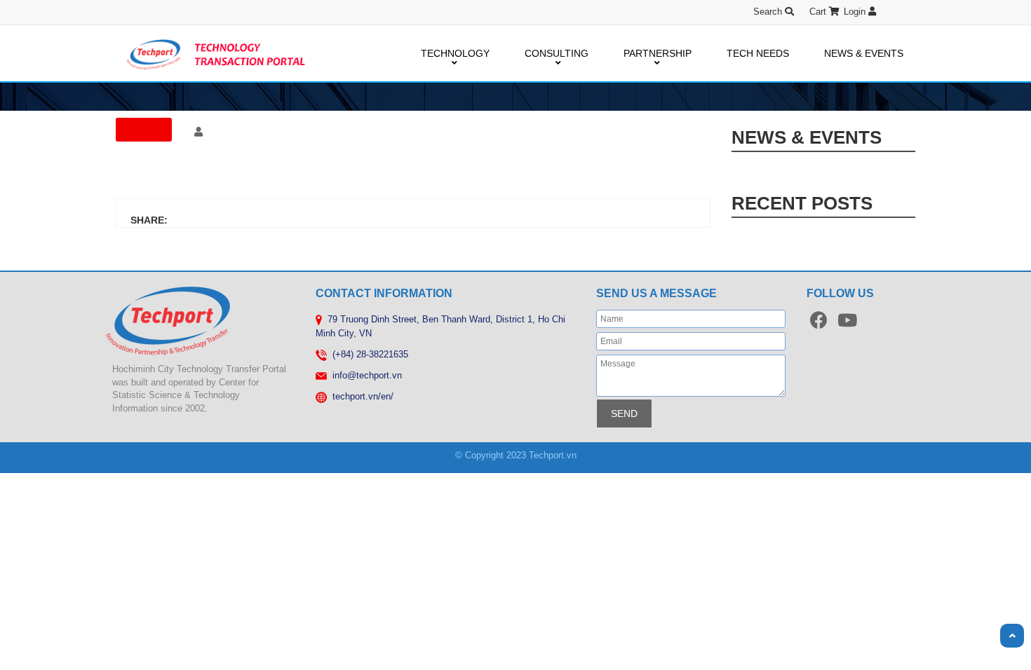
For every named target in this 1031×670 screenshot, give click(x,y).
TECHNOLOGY (455, 53)
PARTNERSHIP (658, 53)
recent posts (802, 203)
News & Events (807, 137)
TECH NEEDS (758, 53)
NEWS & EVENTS (863, 53)
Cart (819, 11)
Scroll (1012, 636)
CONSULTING (556, 53)
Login (856, 11)
